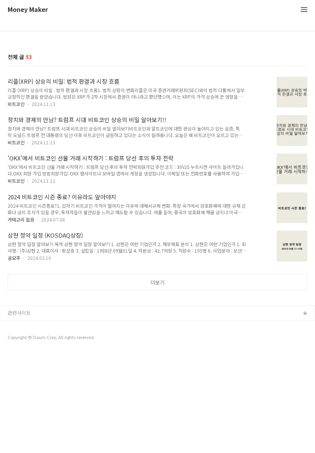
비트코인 (16, 104)
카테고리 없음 (21, 219)
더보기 (157, 282)
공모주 (14, 258)
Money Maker (28, 10)
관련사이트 (19, 312)
